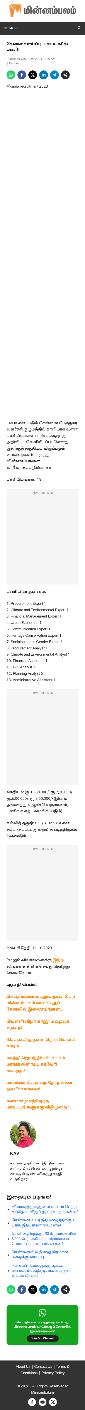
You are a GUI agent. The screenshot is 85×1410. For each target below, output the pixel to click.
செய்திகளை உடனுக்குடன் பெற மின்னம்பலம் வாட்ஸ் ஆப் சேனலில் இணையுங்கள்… (41, 1003)
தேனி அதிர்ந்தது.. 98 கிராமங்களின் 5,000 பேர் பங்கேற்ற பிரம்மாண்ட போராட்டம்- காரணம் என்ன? (44, 1239)
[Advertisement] (42, 539)
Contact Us (43, 1366)
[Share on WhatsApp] (11, 74)
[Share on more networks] (65, 74)
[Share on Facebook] (21, 74)
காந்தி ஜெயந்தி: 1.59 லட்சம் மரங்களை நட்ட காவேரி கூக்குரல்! (36, 1064)
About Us (23, 1366)
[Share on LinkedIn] (43, 74)
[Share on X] (32, 74)
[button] (79, 28)
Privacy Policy (53, 1373)
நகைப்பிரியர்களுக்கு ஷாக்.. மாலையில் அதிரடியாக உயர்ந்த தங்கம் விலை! (41, 1271)
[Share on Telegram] (54, 74)
